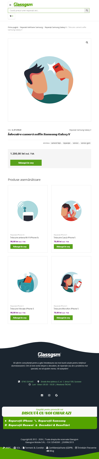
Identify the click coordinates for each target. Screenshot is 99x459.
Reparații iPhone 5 (60, 235)
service (75, 143)
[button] (87, 42)
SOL (18, 447)
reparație (66, 143)
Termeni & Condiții (34, 447)
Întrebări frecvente (86, 447)
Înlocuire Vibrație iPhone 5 (22, 308)
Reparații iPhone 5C (17, 235)
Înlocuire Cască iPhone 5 (64, 237)
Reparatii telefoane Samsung (31, 27)
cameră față (56, 143)
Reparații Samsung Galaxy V (56, 27)
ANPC (8, 447)
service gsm (85, 143)
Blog (51, 450)
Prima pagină (13, 27)
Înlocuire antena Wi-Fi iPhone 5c (24, 237)
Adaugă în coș (26, 162)
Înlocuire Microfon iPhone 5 (66, 308)
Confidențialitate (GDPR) (60, 447)
